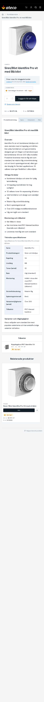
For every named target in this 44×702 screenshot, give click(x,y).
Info (19, 410)
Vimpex (7, 64)
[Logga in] (31, 7)
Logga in (9, 82)
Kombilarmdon (12, 14)
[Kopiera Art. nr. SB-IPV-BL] (19, 111)
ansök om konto (31, 82)
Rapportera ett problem (34, 431)
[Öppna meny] (40, 7)
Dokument (31, 120)
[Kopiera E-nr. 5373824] (35, 111)
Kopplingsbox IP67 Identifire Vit (23, 344)
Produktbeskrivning (10, 120)
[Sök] (36, 7)
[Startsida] (3, 14)
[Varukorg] (26, 7)
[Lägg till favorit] (37, 410)
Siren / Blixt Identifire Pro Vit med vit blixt (19, 406)
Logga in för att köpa (27, 98)
